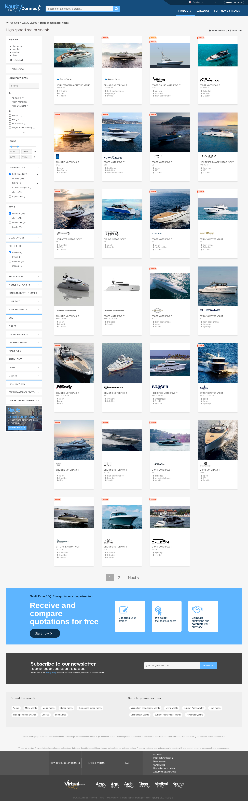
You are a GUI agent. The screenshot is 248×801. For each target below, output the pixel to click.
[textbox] (79, 9)
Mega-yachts (48, 708)
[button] (24, 78)
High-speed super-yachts (90, 708)
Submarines (60, 715)
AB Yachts (18, 98)
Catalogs (203, 10)
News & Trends (230, 10)
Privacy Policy (51, 672)
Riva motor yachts (195, 715)
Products (184, 10)
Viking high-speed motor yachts (145, 708)
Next (133, 577)
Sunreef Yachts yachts (194, 708)
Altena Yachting (20, 106)
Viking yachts (172, 708)
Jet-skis (45, 715)
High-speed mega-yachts (24, 715)
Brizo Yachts (19, 123)
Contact (170, 41)
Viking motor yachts (140, 715)
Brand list (157, 754)
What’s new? (18, 69)
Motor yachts (31, 708)
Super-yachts (66, 708)
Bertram (17, 115)
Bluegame (18, 119)
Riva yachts (215, 708)
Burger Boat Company (23, 128)
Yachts (16, 708)
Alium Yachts (19, 102)
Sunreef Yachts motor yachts (168, 715)
